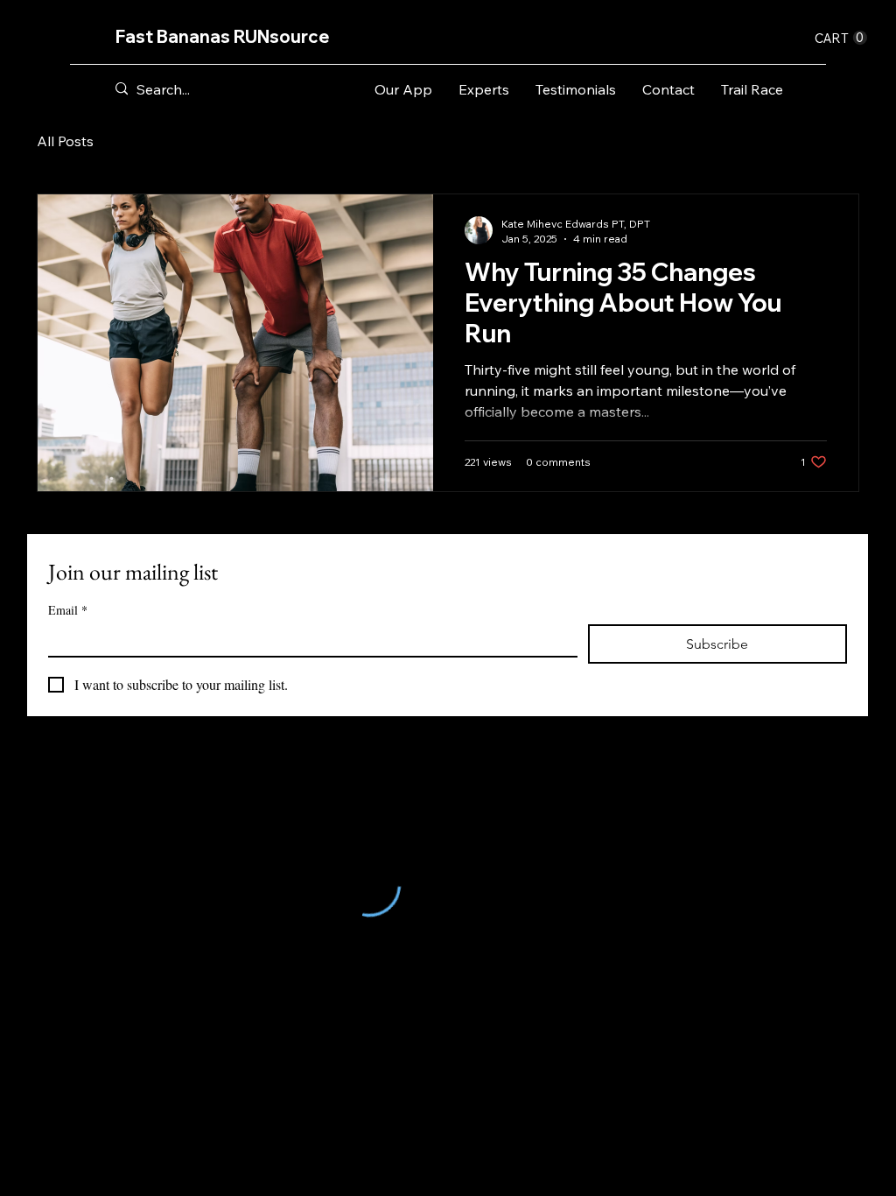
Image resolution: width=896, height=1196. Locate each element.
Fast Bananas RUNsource (223, 36)
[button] (841, 38)
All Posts (65, 141)
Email (68, 609)
